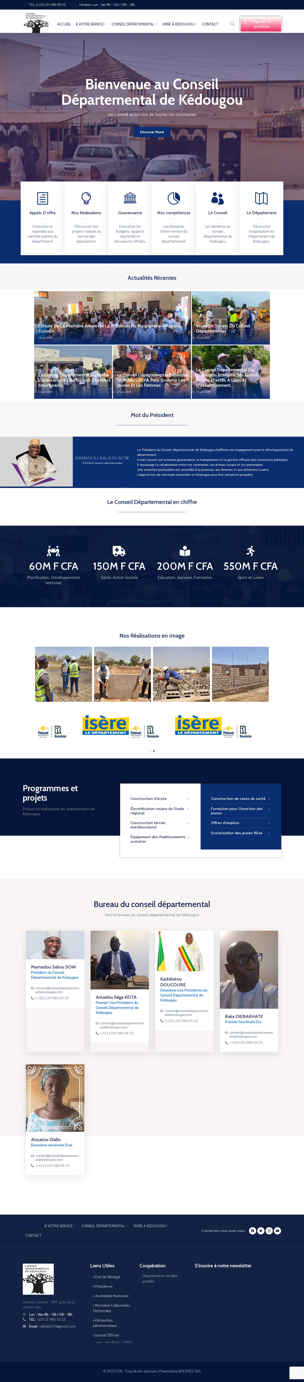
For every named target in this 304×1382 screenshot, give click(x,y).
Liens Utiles (102, 1266)
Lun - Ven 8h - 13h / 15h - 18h (50, 1314)
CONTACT (210, 24)
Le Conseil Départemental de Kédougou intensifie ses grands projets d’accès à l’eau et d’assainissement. (227, 377)
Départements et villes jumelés (160, 1278)
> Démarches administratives (105, 1323)
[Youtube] (277, 1230)
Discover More (152, 132)
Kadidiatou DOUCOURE (173, 982)
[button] (260, 24)
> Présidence (103, 1286)
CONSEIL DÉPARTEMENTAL (133, 24)
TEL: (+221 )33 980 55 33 (47, 5)
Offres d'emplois (225, 822)
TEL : (47, 1319)
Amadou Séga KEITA (116, 997)
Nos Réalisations (86, 212)
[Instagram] (269, 1230)
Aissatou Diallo (46, 1139)
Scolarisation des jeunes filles (236, 832)
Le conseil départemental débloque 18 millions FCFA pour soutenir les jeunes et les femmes (152, 380)
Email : (52, 1326)
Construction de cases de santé (238, 798)
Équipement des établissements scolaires (158, 839)
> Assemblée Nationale (111, 1296)
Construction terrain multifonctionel (147, 825)
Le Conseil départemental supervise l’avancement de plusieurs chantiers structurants (74, 380)
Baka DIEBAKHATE (244, 1016)
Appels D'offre (43, 212)
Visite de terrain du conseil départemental (223, 328)
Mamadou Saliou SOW (53, 967)
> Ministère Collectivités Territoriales (111, 1308)
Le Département (261, 212)
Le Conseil (217, 212)
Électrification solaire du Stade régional (157, 811)
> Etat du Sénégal (106, 1277)
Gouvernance (130, 212)
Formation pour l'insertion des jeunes (237, 811)
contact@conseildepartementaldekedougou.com (57, 990)
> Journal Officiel (106, 1335)
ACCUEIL (64, 24)
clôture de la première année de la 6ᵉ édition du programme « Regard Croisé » (109, 328)
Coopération (153, 1266)
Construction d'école (148, 798)
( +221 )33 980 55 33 (52, 998)
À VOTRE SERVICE (90, 24)
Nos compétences (173, 212)
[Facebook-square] (252, 1230)
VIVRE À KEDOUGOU (178, 24)
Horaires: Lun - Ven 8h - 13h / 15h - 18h (107, 5)
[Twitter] (261, 1230)
